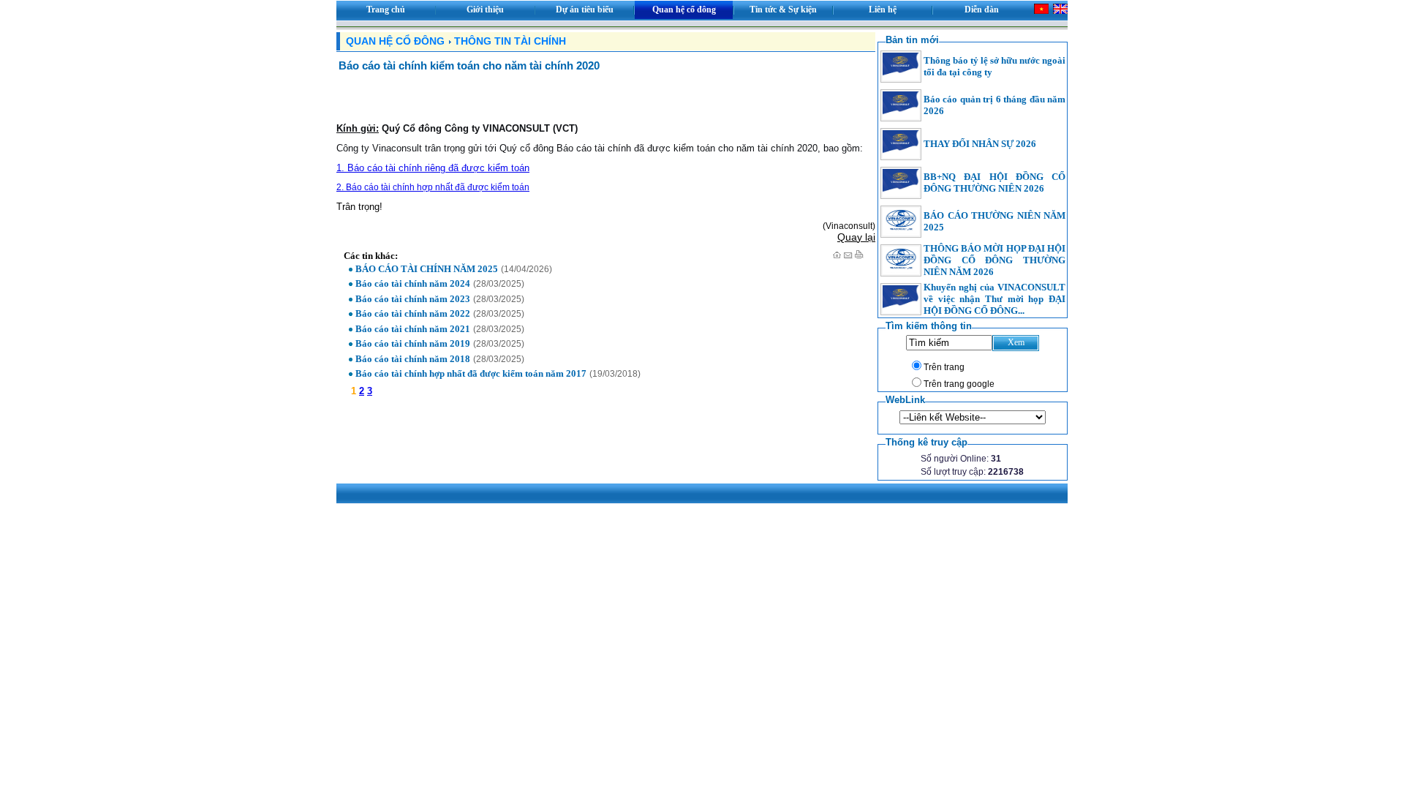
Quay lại (856, 237)
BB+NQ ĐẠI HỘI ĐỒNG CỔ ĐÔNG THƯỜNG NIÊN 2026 (994, 182)
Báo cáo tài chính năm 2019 (412, 344)
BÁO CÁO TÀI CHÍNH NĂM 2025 (426, 268)
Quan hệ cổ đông (684, 9)
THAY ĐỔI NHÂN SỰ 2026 (980, 143)
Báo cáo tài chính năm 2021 (412, 328)
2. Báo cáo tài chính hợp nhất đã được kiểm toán (432, 187)
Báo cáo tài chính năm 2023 (412, 298)
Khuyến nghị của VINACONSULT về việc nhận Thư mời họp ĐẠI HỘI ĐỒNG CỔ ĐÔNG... (994, 299)
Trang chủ (385, 9)
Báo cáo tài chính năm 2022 (412, 314)
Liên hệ (883, 9)
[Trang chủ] (837, 256)
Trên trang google (959, 384)
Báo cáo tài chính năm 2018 (412, 358)
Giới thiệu (485, 9)
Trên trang (944, 367)
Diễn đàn (982, 9)
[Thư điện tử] (848, 256)
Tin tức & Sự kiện (783, 9)
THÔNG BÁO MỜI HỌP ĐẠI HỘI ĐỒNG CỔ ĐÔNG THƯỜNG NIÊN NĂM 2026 (994, 260)
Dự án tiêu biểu (585, 9)
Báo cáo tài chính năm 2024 (412, 284)
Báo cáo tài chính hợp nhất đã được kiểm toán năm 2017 (470, 374)
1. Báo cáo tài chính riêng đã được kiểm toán (432, 167)
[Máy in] (859, 256)
